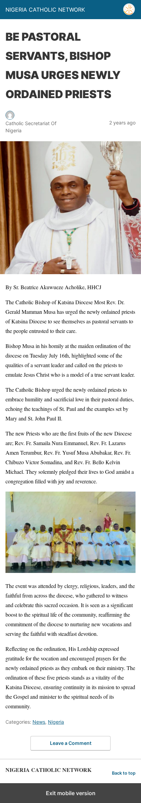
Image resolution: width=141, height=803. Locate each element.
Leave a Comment (70, 743)
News (39, 722)
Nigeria (56, 722)
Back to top (124, 773)
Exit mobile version (70, 793)
